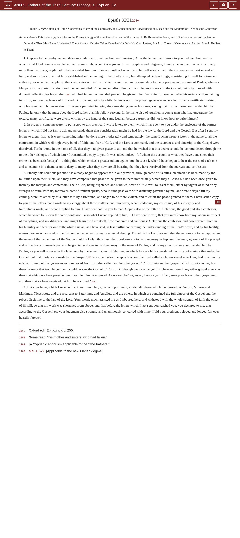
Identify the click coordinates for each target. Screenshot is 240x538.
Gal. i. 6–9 (36, 351)
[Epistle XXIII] (232, 5)
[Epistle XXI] (214, 5)
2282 (89, 257)
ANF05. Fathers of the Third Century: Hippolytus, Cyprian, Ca (65, 5)
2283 (94, 281)
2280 (135, 20)
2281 (67, 94)
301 (218, 202)
